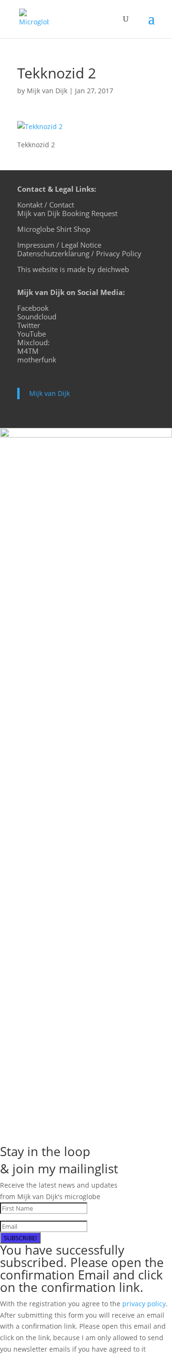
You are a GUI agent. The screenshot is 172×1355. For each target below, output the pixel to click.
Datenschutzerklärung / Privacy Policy (79, 253)
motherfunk (36, 359)
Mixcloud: (33, 342)
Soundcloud (36, 316)
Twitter (28, 325)
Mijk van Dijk (47, 90)
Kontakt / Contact (45, 204)
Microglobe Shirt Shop (53, 229)
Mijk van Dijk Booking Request (67, 213)
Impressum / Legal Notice (59, 245)
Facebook (33, 308)
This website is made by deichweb (73, 269)
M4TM (28, 351)
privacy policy (144, 1303)
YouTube (31, 334)
